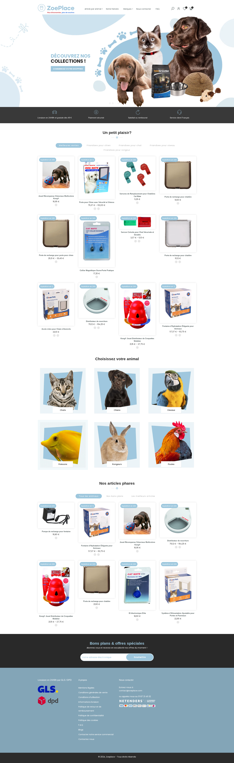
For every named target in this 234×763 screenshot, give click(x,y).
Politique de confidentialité (91, 715)
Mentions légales (86, 687)
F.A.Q (80, 725)
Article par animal (93, 9)
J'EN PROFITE (48, 73)
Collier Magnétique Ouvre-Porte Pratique (97, 270)
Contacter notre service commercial (95, 734)
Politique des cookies (88, 720)
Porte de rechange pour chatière (178, 197)
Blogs (80, 729)
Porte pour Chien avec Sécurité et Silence (96, 202)
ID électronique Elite (137, 613)
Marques (127, 9)
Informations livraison (88, 702)
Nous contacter (143, 9)
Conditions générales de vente (93, 692)
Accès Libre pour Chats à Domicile (56, 329)
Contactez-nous (86, 739)
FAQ (158, 9)
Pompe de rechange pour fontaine (56, 531)
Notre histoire (112, 9)
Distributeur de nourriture (96, 321)
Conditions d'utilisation (89, 697)
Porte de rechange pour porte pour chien (56, 255)
